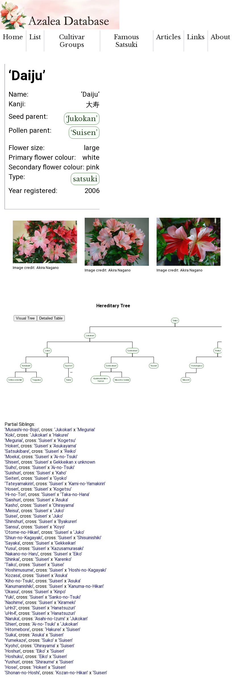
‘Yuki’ (9, 597)
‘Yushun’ (12, 662)
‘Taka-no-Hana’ (75, 494)
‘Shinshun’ (14, 521)
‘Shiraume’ (45, 662)
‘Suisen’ (84, 132)
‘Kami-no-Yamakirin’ (86, 483)
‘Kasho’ (11, 505)
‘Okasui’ (12, 591)
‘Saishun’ (13, 500)
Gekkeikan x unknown (74, 462)
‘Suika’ (10, 635)
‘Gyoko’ (60, 478)
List (35, 37)
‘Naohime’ (14, 602)
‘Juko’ (58, 510)
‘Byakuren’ (67, 521)
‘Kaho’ (60, 473)
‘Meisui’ (12, 510)
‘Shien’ (11, 624)
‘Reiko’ (70, 451)
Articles (168, 37)
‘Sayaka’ (12, 543)
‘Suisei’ (11, 516)
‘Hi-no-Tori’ (15, 494)
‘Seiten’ (12, 478)
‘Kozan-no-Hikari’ (71, 672)
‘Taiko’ (11, 564)
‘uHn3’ (10, 608)
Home (13, 37)
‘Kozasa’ (12, 575)
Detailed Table (51, 318)
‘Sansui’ (12, 527)
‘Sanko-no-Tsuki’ (64, 597)
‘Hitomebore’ (17, 629)
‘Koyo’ (59, 527)
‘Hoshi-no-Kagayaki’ (87, 570)
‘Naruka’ (12, 618)
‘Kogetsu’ (66, 440)
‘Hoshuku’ (14, 656)
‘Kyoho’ (11, 645)
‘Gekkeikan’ (65, 543)
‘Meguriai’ (86, 429)
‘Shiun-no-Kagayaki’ (24, 537)
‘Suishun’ (13, 473)
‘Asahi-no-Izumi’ (50, 618)
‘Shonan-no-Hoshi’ (22, 672)
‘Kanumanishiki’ (19, 586)
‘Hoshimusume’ (19, 570)
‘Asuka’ (61, 500)
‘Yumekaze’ (15, 640)
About (220, 37)
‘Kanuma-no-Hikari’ (86, 586)
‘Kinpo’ (59, 591)
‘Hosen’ (12, 489)
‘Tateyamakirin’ (19, 483)
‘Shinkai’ (12, 559)
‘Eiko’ (77, 554)
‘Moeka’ (12, 456)
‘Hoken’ (12, 446)
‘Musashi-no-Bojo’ (22, 429)
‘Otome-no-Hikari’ (22, 532)
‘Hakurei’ (60, 435)
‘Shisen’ (12, 462)
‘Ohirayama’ (63, 505)
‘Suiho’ (11, 467)
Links (196, 37)
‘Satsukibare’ (17, 451)
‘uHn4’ (10, 613)
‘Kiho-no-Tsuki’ (19, 581)
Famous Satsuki (126, 41)
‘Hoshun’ (13, 651)
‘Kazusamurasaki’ (67, 548)
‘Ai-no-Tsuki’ (66, 456)
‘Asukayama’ (64, 446)
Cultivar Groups (72, 41)
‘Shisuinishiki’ (89, 537)
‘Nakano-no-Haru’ (21, 554)
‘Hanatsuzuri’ (63, 608)
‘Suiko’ (47, 640)
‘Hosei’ (11, 667)
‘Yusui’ (10, 548)
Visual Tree (25, 318)
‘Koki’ (10, 435)
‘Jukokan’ (81, 119)
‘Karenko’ (63, 559)
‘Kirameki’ (66, 602)
